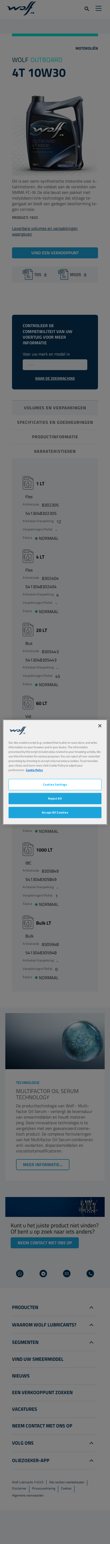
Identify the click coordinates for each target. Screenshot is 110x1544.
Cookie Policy (34, 770)
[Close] (100, 726)
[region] (55, 772)
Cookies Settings (55, 784)
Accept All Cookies (55, 812)
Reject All (55, 798)
